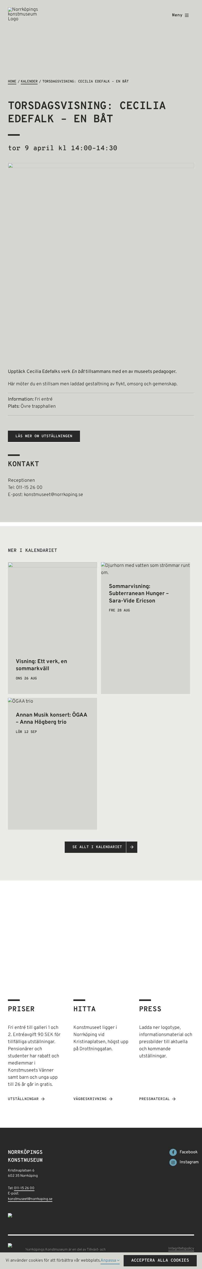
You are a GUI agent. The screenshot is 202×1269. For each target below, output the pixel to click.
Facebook (189, 1152)
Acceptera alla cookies (160, 1260)
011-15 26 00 (24, 1188)
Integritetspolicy (181, 1248)
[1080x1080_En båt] (101, 165)
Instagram (189, 1162)
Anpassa (108, 1260)
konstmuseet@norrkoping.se (30, 1199)
